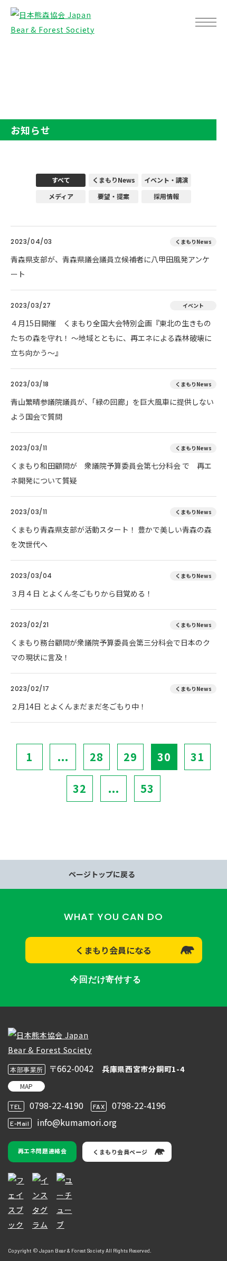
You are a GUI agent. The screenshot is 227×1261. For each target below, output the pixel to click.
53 (147, 788)
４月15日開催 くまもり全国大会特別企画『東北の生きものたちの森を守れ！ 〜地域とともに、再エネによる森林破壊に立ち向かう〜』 (111, 338)
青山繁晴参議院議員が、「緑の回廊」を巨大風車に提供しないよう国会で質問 (112, 409)
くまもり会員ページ (120, 1152)
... (63, 756)
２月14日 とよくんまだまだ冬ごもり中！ (78, 706)
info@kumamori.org (77, 1122)
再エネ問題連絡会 (42, 1150)
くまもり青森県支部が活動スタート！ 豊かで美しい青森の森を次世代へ (111, 536)
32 (80, 788)
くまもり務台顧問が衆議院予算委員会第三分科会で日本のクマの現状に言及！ (110, 649)
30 (164, 756)
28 (96, 756)
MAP (26, 1086)
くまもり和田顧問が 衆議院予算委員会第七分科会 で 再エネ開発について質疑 (111, 473)
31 (197, 756)
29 (130, 756)
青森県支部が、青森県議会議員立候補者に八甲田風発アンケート (110, 266)
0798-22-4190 (56, 1105)
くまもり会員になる (113, 950)
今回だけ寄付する (105, 979)
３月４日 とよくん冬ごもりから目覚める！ (82, 593)
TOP (25, 55)
